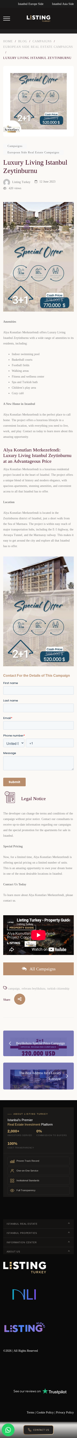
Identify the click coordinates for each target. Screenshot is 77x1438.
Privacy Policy (65, 1412)
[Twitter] (17, 1370)
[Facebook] (4, 1370)
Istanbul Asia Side (63, 4)
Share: (7, 999)
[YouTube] (41, 1370)
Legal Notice (33, 798)
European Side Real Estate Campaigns (33, 152)
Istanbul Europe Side (30, 4)
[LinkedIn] (29, 1370)
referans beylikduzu (33, 988)
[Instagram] (54, 1370)
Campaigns (14, 146)
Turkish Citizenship (58, 988)
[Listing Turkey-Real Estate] (38, 18)
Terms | (32, 1412)
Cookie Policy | (46, 1412)
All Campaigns (42, 968)
